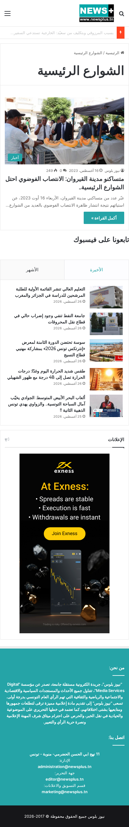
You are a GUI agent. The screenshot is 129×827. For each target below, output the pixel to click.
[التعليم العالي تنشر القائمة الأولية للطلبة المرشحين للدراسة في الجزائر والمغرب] (106, 297)
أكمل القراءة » (104, 217)
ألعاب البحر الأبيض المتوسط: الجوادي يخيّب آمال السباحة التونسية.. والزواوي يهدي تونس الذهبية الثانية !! (46, 404)
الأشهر (32, 269)
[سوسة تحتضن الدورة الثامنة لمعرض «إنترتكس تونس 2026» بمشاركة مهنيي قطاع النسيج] (106, 350)
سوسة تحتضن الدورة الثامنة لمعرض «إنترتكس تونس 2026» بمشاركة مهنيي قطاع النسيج (50, 349)
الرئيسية (113, 52)
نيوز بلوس (112, 170)
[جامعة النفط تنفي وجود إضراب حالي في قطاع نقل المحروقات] (106, 324)
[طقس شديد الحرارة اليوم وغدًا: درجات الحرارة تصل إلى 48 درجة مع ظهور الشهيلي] (106, 379)
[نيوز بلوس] (96, 13)
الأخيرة (96, 269)
